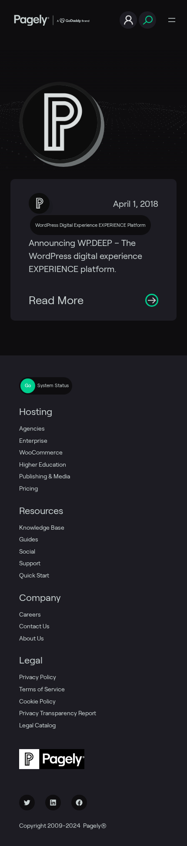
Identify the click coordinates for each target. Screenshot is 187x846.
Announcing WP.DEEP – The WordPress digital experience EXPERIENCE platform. (85, 256)
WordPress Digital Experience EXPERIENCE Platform (90, 225)
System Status (53, 385)
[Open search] (148, 20)
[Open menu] (172, 20)
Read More (56, 300)
